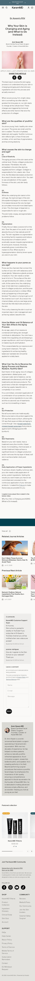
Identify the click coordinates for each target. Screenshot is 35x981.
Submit (9, 711)
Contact (5, 963)
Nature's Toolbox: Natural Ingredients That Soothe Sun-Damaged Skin (13, 594)
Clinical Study (7, 915)
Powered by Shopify (23, 975)
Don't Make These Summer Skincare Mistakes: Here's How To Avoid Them (14, 560)
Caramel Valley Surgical (25, 917)
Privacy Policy (21, 677)
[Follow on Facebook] (4, 887)
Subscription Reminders (6, 958)
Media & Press (24, 902)
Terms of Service (11, 679)
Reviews (22, 898)
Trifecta (22, 485)
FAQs (4, 932)
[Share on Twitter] (19, 77)
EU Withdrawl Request (7, 968)
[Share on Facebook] (14, 77)
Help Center (6, 936)
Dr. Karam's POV (17, 18)
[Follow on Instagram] (10, 887)
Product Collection (6, 904)
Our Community (25, 906)
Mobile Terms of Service (8, 952)
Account (5, 922)
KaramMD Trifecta (15, 841)
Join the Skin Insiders (24, 911)
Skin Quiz (5, 918)
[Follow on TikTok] (23, 887)
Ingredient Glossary (6, 910)
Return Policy (7, 940)
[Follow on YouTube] (16, 887)
